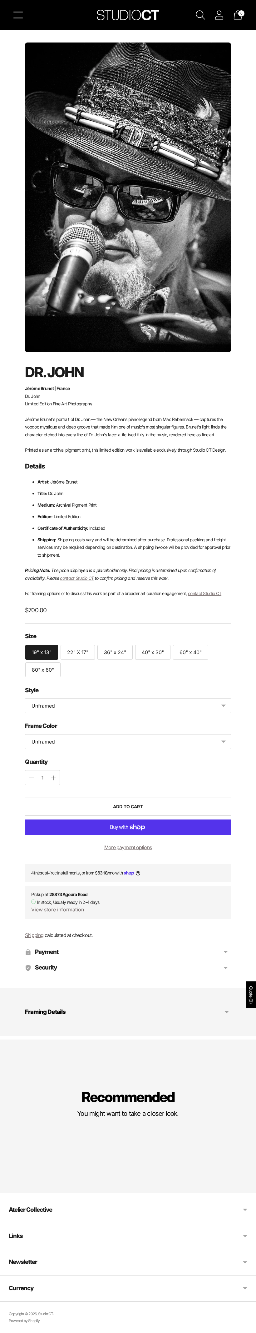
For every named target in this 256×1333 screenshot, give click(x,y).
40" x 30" (153, 652)
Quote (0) (251, 995)
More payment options (128, 847)
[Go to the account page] (219, 15)
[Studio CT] (128, 15)
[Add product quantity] (31, 777)
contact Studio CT (77, 578)
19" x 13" (42, 652)
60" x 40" (191, 652)
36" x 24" (115, 652)
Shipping (34, 935)
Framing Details (45, 1011)
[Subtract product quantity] (53, 777)
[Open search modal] (200, 15)
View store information (57, 909)
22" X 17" (77, 652)
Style (31, 690)
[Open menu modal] (18, 15)
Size (30, 636)
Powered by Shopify (24, 1320)
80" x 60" (43, 670)
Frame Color (41, 725)
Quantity (36, 761)
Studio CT (45, 1313)
